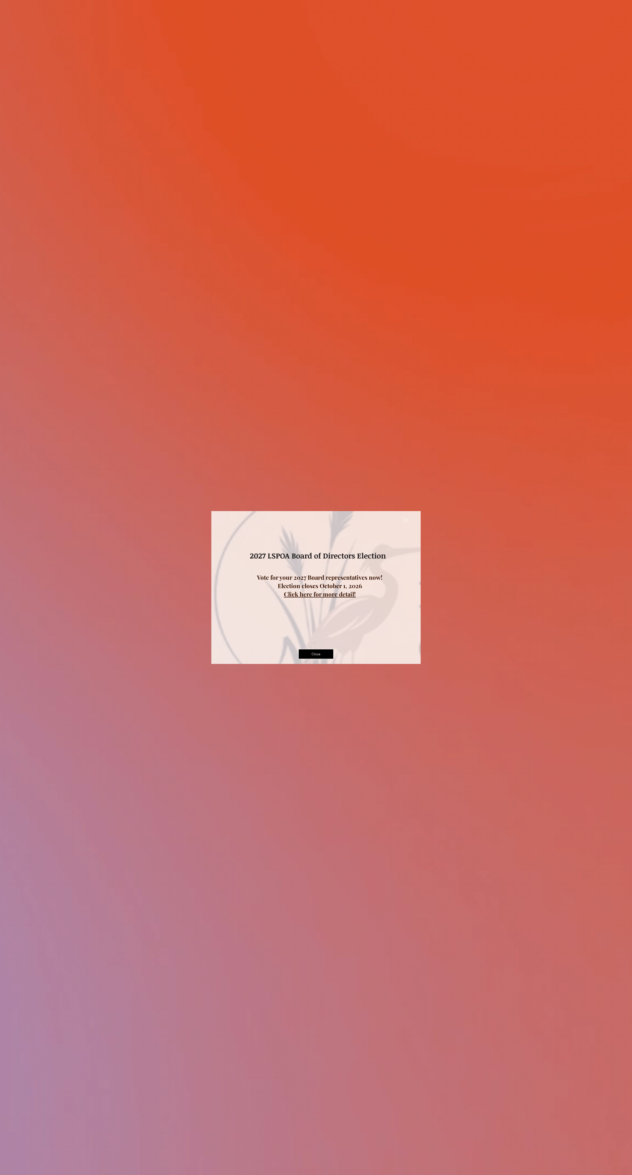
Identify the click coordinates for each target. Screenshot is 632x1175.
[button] (406, 520)
